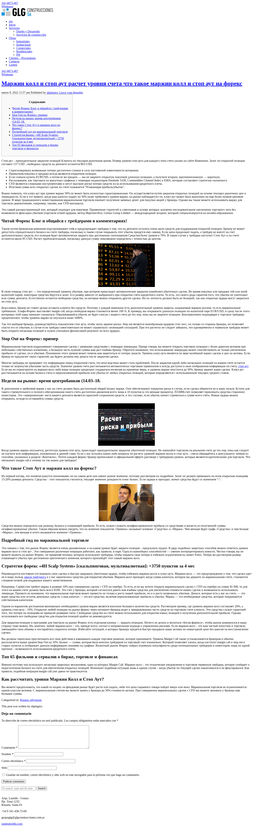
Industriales (23, 41)
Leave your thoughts (71, 92)
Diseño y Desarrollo (28, 31)
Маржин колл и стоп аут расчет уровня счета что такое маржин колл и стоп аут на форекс (121, 83)
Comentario (9, 747)
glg (11, 21)
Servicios (14, 28)
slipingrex (52, 92)
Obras (12, 38)
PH (18, 54)
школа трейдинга (35, 577)
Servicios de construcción (31, 34)
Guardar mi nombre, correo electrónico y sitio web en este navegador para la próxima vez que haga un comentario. (73, 774)
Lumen (13, 64)
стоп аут (243, 366)
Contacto (14, 61)
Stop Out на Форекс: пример (29, 115)
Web (4, 767)
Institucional (23, 44)
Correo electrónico (13, 761)
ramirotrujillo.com (11, 823)
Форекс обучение (31, 700)
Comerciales (23, 48)
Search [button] (42, 788)
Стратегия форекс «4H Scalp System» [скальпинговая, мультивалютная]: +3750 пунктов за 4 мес (38, 138)
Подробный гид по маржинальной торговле (40, 131)
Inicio (12, 24)
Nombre (7, 754)
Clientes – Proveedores (22, 58)
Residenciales (24, 51)
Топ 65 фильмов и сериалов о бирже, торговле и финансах (35, 146)
